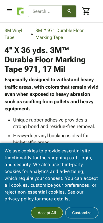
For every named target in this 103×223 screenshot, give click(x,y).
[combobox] (45, 11)
